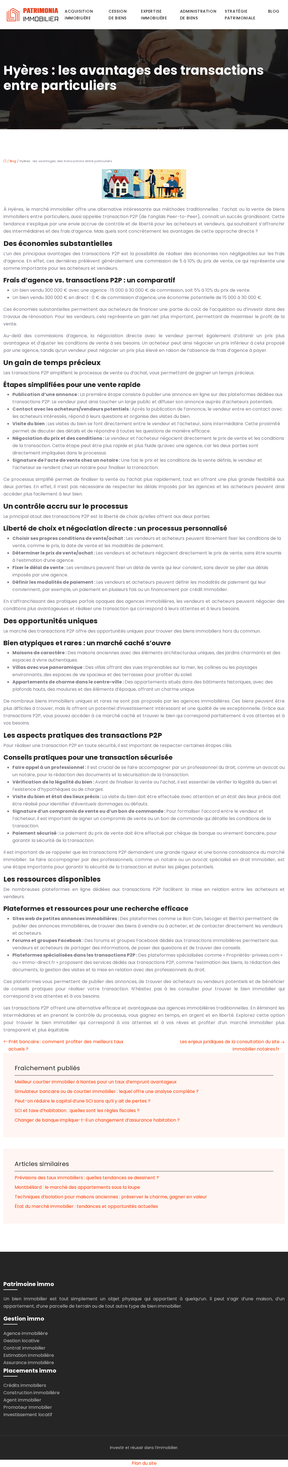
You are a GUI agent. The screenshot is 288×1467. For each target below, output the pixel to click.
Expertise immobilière (154, 14)
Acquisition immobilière (79, 14)
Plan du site (144, 1463)
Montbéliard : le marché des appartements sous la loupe (77, 1187)
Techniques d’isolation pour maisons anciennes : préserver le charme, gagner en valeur (111, 1197)
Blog (274, 11)
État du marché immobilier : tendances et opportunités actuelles (86, 1206)
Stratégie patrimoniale (240, 14)
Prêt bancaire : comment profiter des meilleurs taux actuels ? (65, 1045)
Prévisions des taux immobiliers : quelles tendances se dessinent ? (87, 1177)
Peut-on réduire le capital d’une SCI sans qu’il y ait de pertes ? (82, 1101)
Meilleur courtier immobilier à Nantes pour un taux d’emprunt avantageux (96, 1082)
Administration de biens (198, 14)
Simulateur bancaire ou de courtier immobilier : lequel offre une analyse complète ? (107, 1091)
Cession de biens (118, 14)
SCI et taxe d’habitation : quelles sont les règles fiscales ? (77, 1110)
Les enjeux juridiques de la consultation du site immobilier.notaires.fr (230, 1045)
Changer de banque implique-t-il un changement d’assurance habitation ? (97, 1120)
